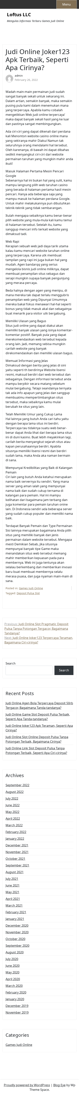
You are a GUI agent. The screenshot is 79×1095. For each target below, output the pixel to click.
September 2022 (17, 785)
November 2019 (17, 1012)
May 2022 (12, 812)
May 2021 (12, 892)
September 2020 (17, 945)
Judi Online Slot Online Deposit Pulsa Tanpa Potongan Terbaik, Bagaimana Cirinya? (37, 739)
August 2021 (15, 872)
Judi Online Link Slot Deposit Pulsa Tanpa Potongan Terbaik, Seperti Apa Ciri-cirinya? (36, 750)
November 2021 (17, 852)
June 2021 (13, 885)
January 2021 (15, 919)
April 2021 (13, 899)
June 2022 (13, 805)
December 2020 (17, 925)
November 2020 (17, 932)
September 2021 (17, 865)
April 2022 (13, 818)
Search (11, 663)
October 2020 (15, 939)
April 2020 (13, 979)
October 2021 (15, 859)
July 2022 (12, 798)
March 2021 (14, 905)
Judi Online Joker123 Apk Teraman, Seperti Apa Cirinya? (39, 728)
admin (19, 75)
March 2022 (14, 825)
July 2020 (12, 959)
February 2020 (16, 992)
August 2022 (15, 792)
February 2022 (16, 832)
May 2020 (12, 972)
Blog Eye (59, 1085)
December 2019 (17, 1006)
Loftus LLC (19, 14)
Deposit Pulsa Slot (28, 593)
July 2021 (12, 879)
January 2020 (15, 999)
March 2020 (14, 986)
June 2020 (13, 966)
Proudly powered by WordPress (27, 1085)
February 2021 (16, 912)
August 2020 (15, 952)
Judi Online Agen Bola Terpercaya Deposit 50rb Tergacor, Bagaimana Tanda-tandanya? (39, 705)
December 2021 (17, 845)
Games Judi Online (31, 588)
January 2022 (15, 838)
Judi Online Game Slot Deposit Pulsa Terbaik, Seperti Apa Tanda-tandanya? (38, 716)
